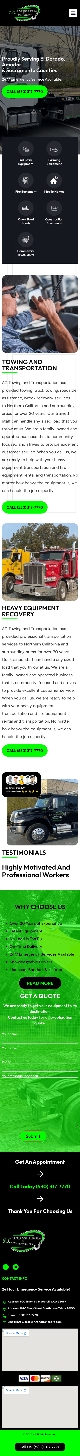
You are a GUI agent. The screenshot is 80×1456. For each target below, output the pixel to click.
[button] (73, 13)
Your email (9, 1048)
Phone (6, 1062)
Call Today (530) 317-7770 (40, 1186)
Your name (10, 1034)
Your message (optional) (20, 1076)
